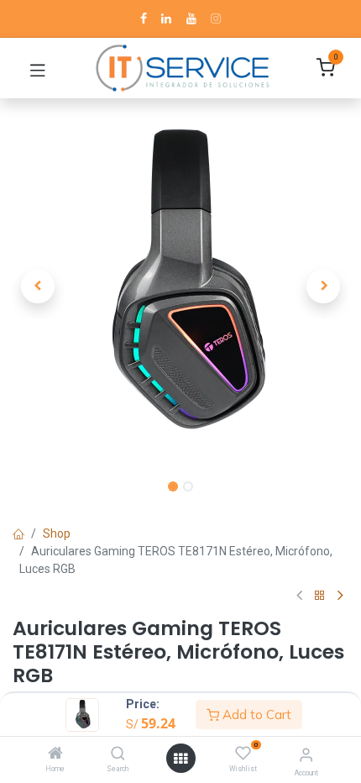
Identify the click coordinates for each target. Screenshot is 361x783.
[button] (38, 286)
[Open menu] (180, 759)
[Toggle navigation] (38, 68)
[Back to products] (320, 596)
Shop (57, 533)
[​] (143, 18)
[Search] (118, 754)
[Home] (55, 754)
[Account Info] (306, 755)
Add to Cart (255, 715)
